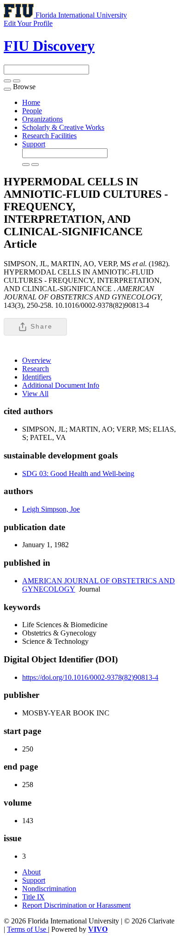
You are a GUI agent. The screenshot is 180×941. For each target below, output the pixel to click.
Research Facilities (49, 136)
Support (33, 144)
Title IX (33, 897)
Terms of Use (27, 929)
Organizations (42, 119)
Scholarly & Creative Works (63, 127)
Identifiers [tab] (36, 377)
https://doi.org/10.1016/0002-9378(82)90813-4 (90, 677)
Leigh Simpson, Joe (51, 509)
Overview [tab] (36, 360)
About (31, 872)
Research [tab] (35, 369)
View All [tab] (35, 393)
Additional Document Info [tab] (60, 385)
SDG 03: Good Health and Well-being (78, 473)
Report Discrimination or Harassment (76, 905)
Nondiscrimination (49, 888)
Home (31, 102)
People (32, 111)
